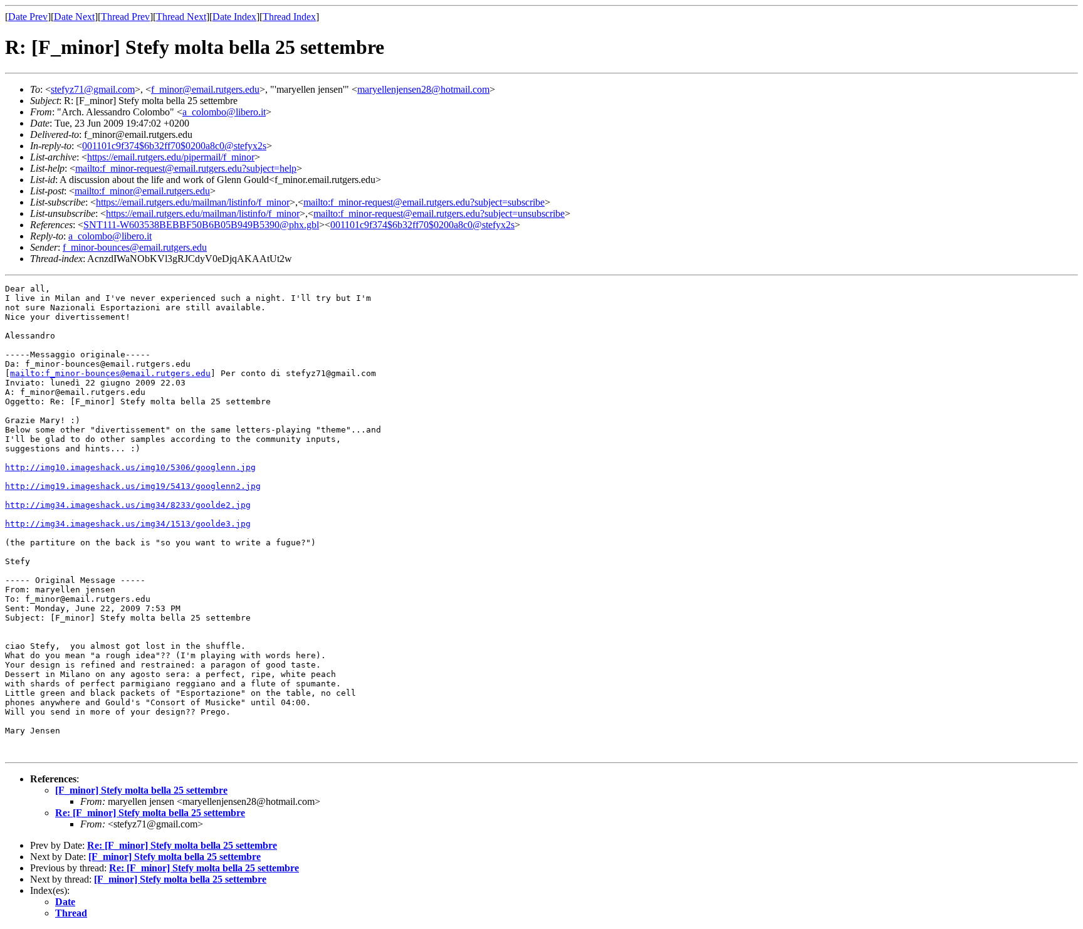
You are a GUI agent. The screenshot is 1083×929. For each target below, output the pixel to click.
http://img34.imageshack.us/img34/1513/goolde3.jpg (128, 523)
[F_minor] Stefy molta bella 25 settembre (141, 790)
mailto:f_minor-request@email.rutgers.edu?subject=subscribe (424, 202)
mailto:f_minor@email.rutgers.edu (142, 191)
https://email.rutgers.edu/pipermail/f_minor (170, 157)
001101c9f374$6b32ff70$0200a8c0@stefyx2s (174, 145)
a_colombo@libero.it (224, 112)
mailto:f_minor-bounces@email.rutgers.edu (110, 373)
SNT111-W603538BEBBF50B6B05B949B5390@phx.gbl (201, 224)
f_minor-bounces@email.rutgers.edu (135, 247)
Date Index (234, 16)
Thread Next (181, 16)
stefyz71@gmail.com (93, 89)
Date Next (74, 16)
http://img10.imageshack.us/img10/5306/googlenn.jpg (130, 467)
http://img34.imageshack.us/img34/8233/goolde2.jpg (128, 505)
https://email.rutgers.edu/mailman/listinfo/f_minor (193, 202)
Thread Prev (125, 16)
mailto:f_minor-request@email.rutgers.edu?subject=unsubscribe (439, 213)
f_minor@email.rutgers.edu (205, 89)
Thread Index (289, 16)
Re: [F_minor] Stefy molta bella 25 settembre (150, 812)
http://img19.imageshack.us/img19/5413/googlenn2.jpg (133, 486)
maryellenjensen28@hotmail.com (423, 89)
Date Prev (28, 16)
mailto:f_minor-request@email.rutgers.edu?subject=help (185, 168)
